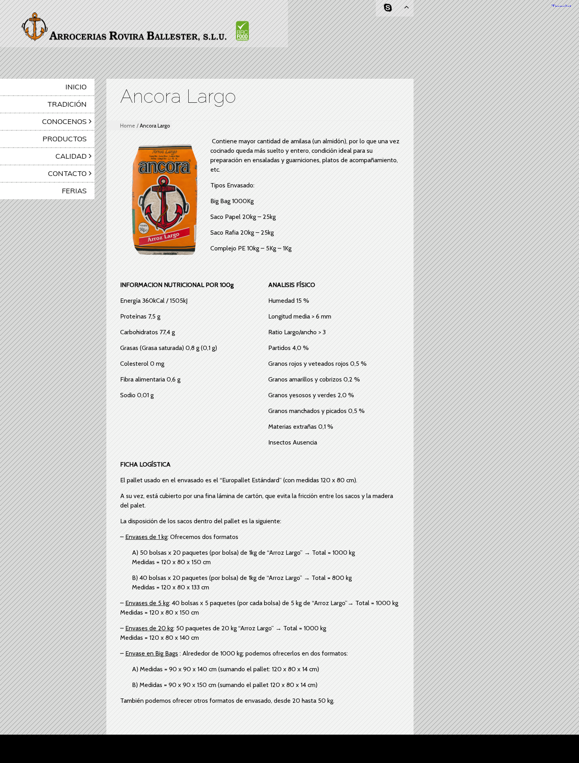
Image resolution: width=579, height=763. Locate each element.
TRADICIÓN (67, 104)
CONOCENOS (64, 121)
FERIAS (74, 190)
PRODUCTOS (65, 138)
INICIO (76, 86)
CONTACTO (67, 173)
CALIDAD (71, 156)
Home (127, 125)
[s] (388, 8)
